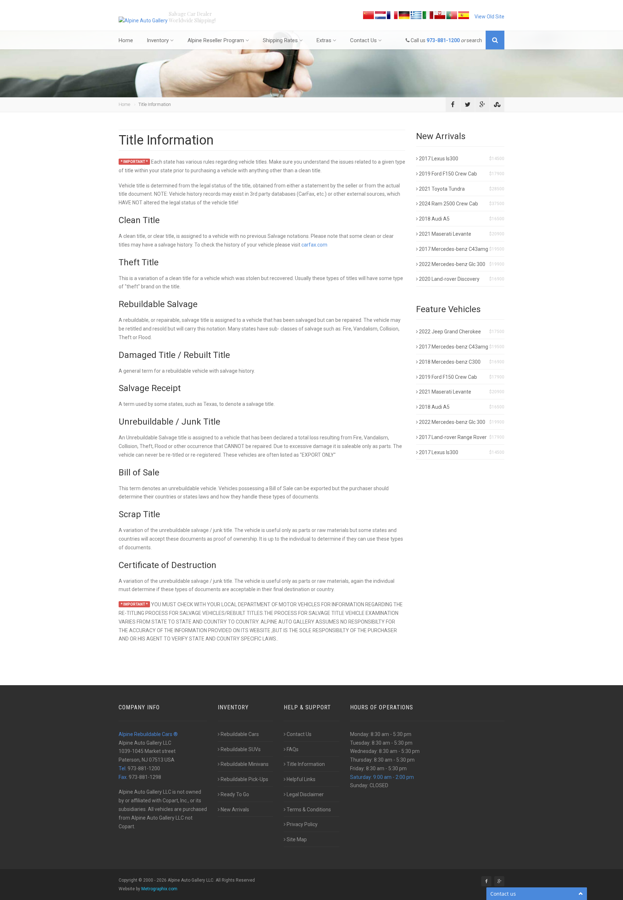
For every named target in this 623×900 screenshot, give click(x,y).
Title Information (306, 764)
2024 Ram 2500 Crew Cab (448, 204)
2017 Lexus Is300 (438, 158)
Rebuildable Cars (240, 734)
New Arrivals (235, 809)
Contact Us (363, 40)
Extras (324, 40)
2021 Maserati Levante (445, 234)
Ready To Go (235, 794)
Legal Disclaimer (305, 794)
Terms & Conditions (309, 809)
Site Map (297, 839)
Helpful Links (301, 779)
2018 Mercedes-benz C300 (450, 362)
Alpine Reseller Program (215, 40)
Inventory (158, 40)
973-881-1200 (443, 40)
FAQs (293, 749)
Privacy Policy (302, 824)
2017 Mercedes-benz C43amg (453, 249)
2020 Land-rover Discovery (449, 279)
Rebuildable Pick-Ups (244, 779)
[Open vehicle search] (495, 40)
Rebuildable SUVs (241, 749)
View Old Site (489, 16)
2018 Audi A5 (434, 219)
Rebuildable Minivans (245, 764)
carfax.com (314, 245)
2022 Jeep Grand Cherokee (450, 331)
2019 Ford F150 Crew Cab (448, 174)
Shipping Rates (280, 40)
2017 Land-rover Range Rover (453, 437)
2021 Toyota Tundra (442, 189)
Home (126, 40)
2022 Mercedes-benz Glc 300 (452, 264)
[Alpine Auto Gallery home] (144, 20)
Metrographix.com (159, 888)
